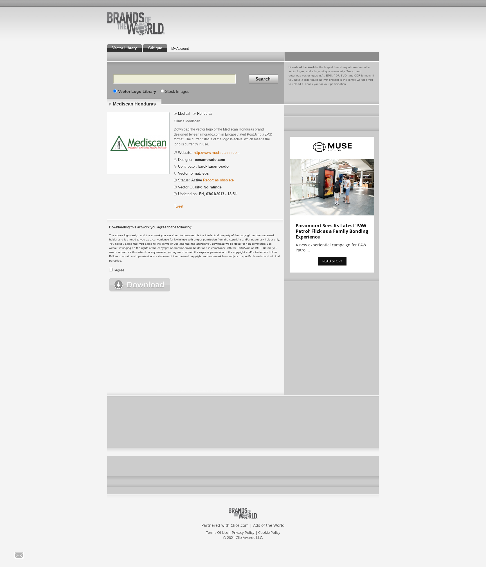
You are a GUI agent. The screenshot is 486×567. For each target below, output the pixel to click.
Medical (184, 114)
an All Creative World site (154, 34)
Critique (155, 48)
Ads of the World (269, 525)
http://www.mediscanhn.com (217, 152)
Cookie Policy (269, 532)
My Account (180, 49)
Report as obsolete (218, 180)
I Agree (119, 270)
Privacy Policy (243, 532)
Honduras (204, 114)
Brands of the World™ (136, 23)
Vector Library (124, 48)
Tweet (178, 206)
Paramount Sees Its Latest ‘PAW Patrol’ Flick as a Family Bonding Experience (332, 231)
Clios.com (240, 525)
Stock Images (177, 91)
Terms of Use (217, 532)
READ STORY (332, 261)
